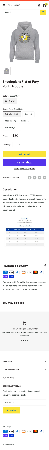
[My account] (39, 5)
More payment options (24, 168)
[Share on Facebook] (29, 177)
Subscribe (11, 410)
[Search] (43, 12)
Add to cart (24, 154)
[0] (44, 5)
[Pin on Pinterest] (34, 177)
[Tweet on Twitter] (39, 177)
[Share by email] (44, 177)
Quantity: (7, 144)
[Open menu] (4, 5)
